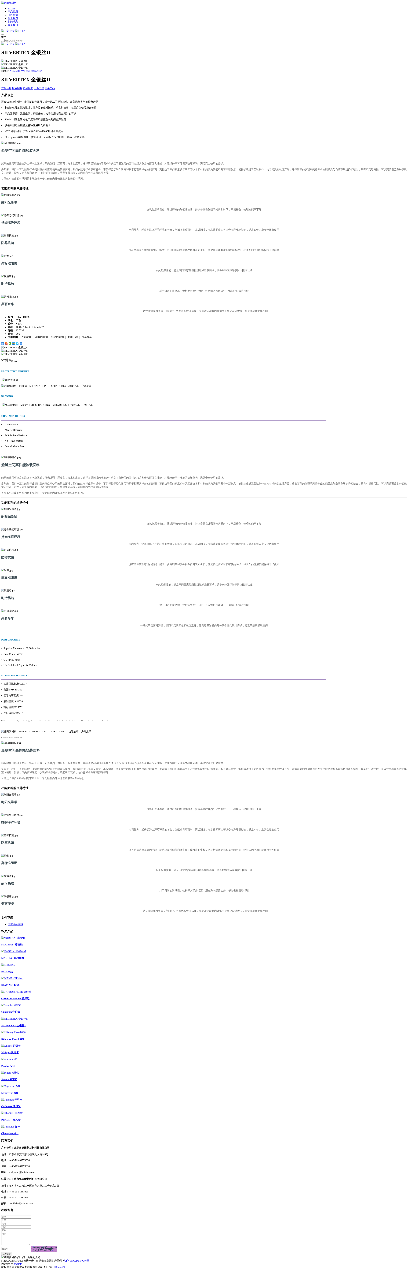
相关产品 (50, 88)
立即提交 (7, 1254)
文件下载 (39, 88)
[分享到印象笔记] (21, 343)
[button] (44, 1249)
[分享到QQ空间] (13, 343)
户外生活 (25, 71)
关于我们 (13, 18)
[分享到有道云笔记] (17, 343)
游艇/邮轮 (36, 71)
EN (23, 31)
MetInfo (18, 1264)
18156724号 (58, 1267)
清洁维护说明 (15, 924)
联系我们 (13, 25)
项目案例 (13, 15)
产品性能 (28, 88)
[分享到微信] (10, 343)
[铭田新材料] (9, 2)
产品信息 (6, 88)
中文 (12, 31)
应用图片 (17, 88)
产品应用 (13, 11)
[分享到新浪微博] (6, 343)
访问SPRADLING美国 (76, 1260)
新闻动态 (13, 21)
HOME (11, 8)
